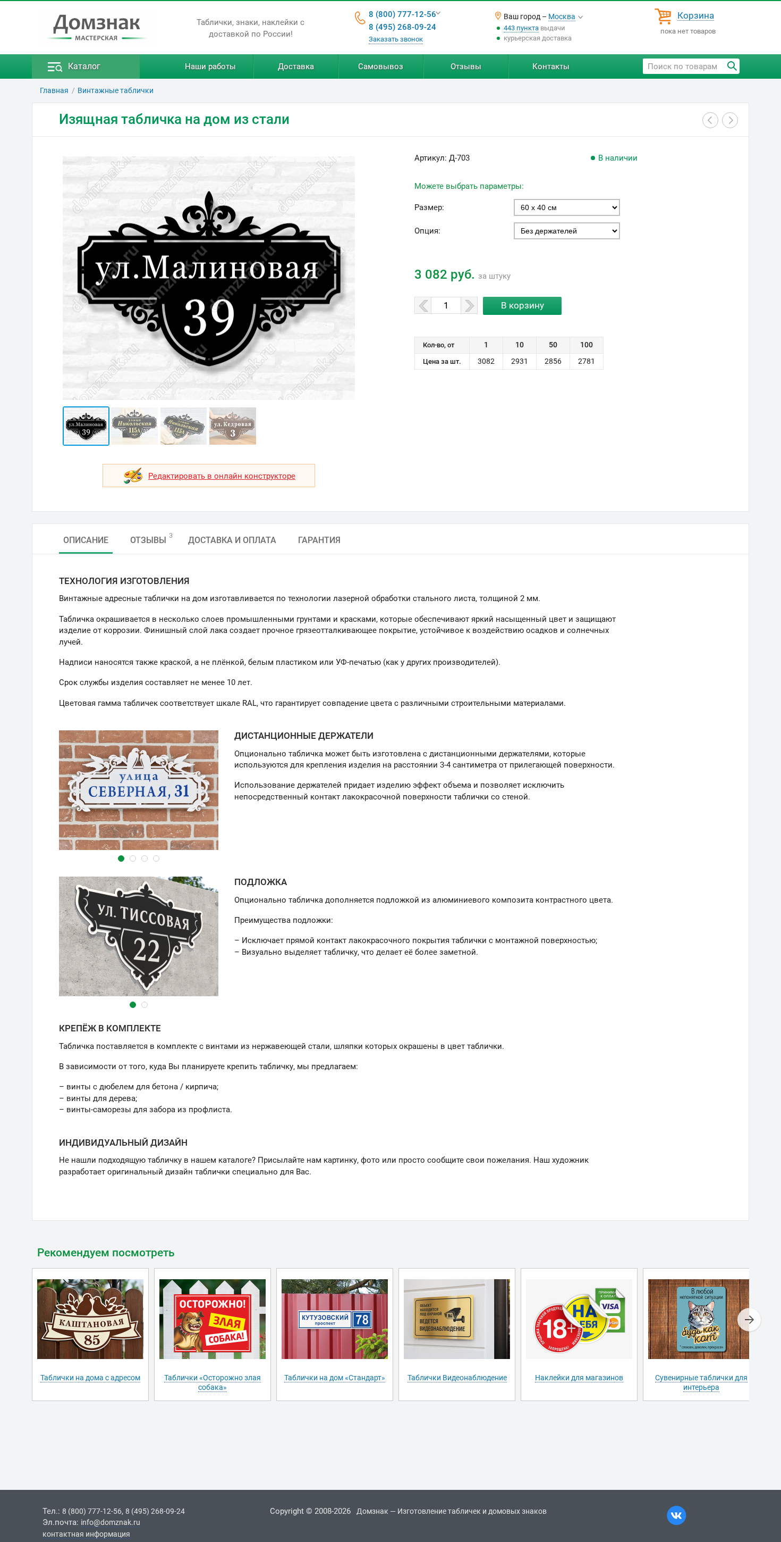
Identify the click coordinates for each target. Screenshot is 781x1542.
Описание (85, 540)
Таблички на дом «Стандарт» (334, 1377)
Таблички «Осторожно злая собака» (212, 1382)
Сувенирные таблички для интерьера (701, 1382)
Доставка (296, 66)
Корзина (695, 16)
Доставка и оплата (232, 540)
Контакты (551, 66)
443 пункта (521, 28)
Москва (561, 16)
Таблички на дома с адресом (90, 1377)
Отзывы (466, 66)
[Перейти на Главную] (96, 28)
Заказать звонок (396, 39)
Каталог (84, 66)
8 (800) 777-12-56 (402, 14)
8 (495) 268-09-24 (402, 27)
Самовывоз (380, 66)
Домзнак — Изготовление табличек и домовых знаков (451, 1511)
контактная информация (86, 1534)
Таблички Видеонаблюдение (457, 1377)
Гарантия (319, 540)
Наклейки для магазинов (579, 1377)
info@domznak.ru (110, 1522)
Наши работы (210, 66)
